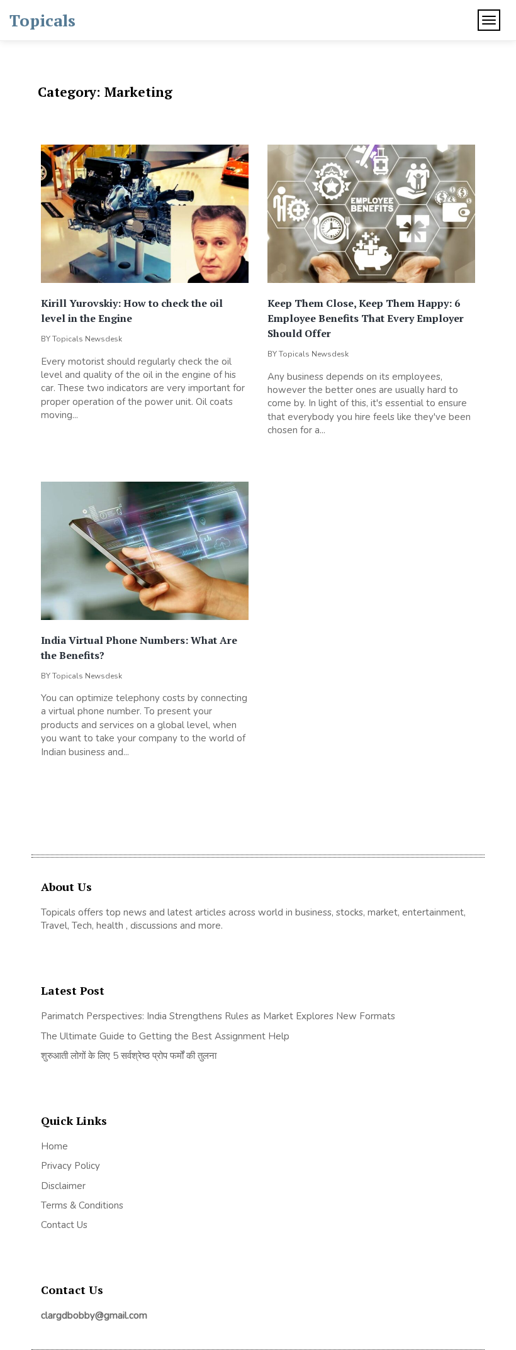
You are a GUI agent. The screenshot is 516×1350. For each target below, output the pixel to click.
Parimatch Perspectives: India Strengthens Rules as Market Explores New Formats (218, 1016)
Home (54, 1146)
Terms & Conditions (82, 1205)
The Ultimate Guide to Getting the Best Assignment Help (165, 1036)
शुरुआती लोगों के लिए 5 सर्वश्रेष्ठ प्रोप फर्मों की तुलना (128, 1055)
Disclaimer (63, 1186)
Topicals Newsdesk (87, 339)
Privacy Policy (70, 1165)
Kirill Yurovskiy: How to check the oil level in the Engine (132, 310)
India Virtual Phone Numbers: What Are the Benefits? (139, 647)
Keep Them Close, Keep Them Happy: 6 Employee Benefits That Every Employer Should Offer (365, 318)
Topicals (42, 20)
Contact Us (64, 1225)
